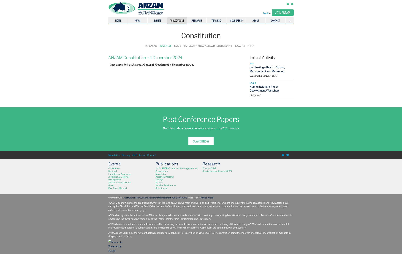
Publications (177, 20)
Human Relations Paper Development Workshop (264, 88)
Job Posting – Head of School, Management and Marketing (267, 69)
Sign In (266, 13)
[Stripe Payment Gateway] (116, 250)
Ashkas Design (207, 197)
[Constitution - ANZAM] (136, 13)
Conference (114, 168)
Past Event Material (117, 188)
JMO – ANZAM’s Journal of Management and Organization (208, 45)
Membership (236, 20)
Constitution (165, 45)
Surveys (250, 45)
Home (118, 20)
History (177, 45)
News (138, 20)
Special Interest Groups (119, 182)
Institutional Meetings (119, 176)
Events (157, 20)
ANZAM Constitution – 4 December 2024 (145, 57)
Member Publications (165, 185)
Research (197, 20)
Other (111, 185)
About (256, 20)
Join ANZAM (282, 12)
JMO (134, 155)
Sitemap (126, 155)
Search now (201, 141)
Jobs (252, 63)
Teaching (216, 20)
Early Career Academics (119, 173)
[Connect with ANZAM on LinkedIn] (292, 3)
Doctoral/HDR (209, 168)
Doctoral (112, 171)
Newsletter (239, 45)
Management (114, 179)
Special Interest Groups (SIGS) (217, 171)
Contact (275, 20)
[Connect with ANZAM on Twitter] (288, 3)
